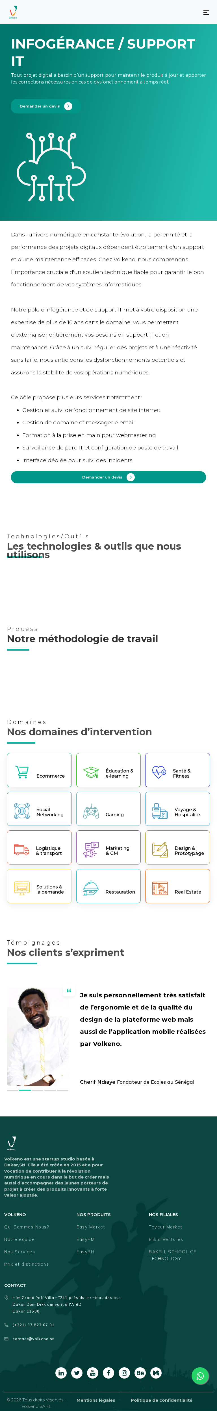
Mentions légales (96, 1400)
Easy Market (91, 1227)
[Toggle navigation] (206, 12)
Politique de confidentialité (161, 1400)
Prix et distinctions (26, 1264)
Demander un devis (40, 106)
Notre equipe (19, 1239)
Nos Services (19, 1251)
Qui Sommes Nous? (26, 1227)
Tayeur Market (166, 1227)
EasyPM (86, 1239)
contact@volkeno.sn (34, 1339)
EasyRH (85, 1251)
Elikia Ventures (166, 1239)
